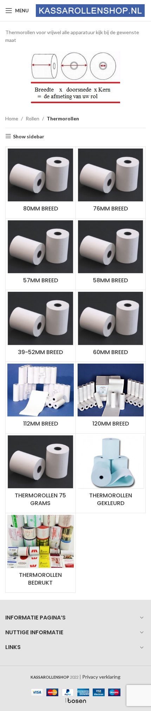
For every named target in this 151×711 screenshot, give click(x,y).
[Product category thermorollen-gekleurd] (111, 473)
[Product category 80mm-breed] (40, 182)
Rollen (32, 118)
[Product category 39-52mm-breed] (40, 326)
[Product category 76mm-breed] (111, 182)
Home (11, 118)
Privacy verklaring (101, 677)
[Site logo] (90, 10)
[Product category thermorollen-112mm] (40, 398)
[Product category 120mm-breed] (111, 398)
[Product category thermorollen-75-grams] (40, 473)
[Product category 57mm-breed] (40, 254)
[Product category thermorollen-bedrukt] (40, 553)
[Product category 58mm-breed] (111, 254)
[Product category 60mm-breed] (111, 326)
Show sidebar (28, 136)
